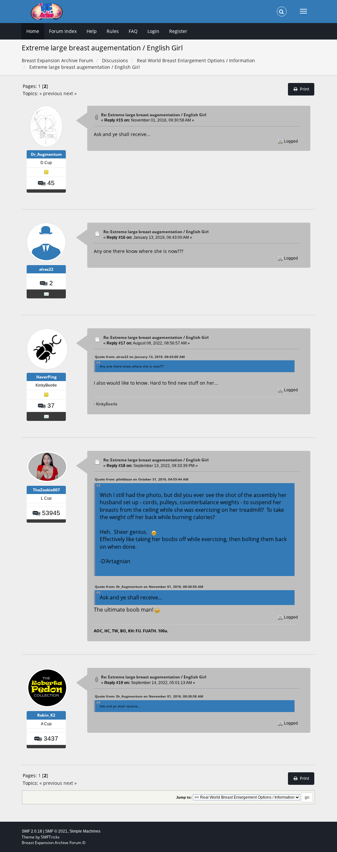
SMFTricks (50, 837)
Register (178, 31)
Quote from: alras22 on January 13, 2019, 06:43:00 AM (140, 356)
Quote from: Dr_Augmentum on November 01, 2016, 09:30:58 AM (149, 586)
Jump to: (184, 797)
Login (153, 31)
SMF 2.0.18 (32, 831)
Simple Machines (84, 831)
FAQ (133, 31)
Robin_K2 (46, 715)
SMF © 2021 (56, 831)
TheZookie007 (46, 490)
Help (92, 31)
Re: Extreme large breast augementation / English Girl (153, 114)
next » (70, 93)
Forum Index (63, 31)
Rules (113, 31)
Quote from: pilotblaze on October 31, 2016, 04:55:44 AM (141, 479)
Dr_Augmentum (46, 154)
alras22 (46, 269)
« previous (50, 93)
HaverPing (46, 377)
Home (32, 31)
